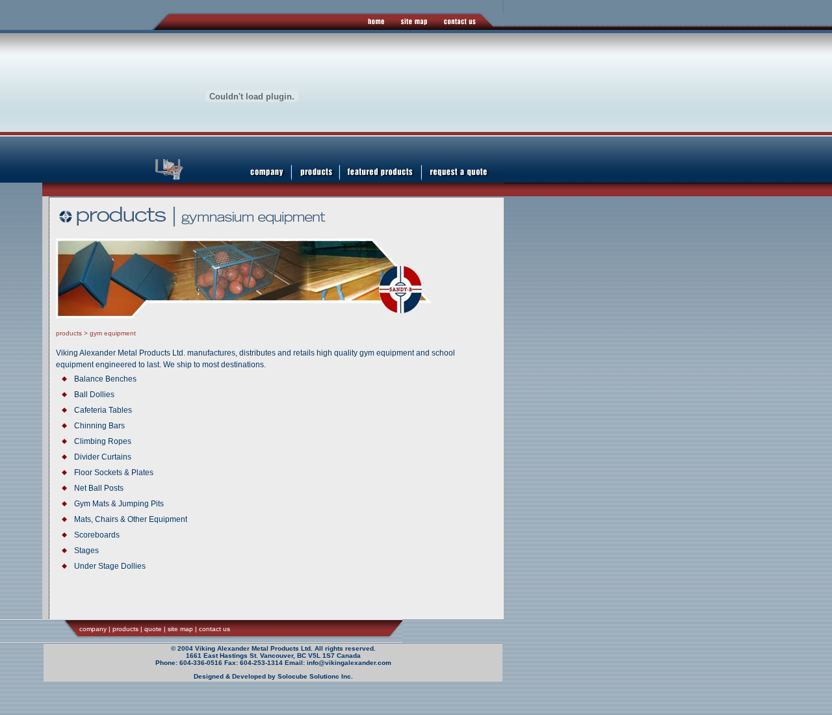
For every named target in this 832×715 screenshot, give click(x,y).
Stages (86, 550)
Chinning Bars (99, 426)
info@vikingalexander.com (349, 662)
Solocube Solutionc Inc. (315, 676)
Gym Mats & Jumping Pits (119, 504)
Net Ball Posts (99, 488)
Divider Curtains (102, 457)
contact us (214, 628)
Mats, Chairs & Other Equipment (130, 519)
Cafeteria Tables (103, 410)
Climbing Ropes (102, 441)
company (93, 628)
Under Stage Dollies (110, 566)
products (69, 333)
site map (180, 628)
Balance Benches (105, 379)
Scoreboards (97, 535)
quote (153, 628)
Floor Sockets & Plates (113, 472)
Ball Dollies (94, 394)
